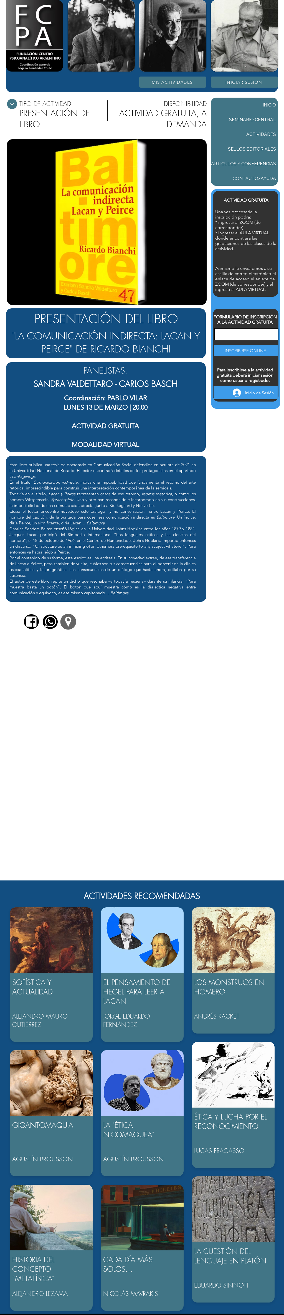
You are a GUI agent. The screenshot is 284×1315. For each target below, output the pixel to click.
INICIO (269, 105)
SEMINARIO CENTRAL (252, 119)
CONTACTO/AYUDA (254, 178)
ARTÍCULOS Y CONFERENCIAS (243, 163)
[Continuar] (12, 104)
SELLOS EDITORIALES (252, 149)
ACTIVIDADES (261, 134)
